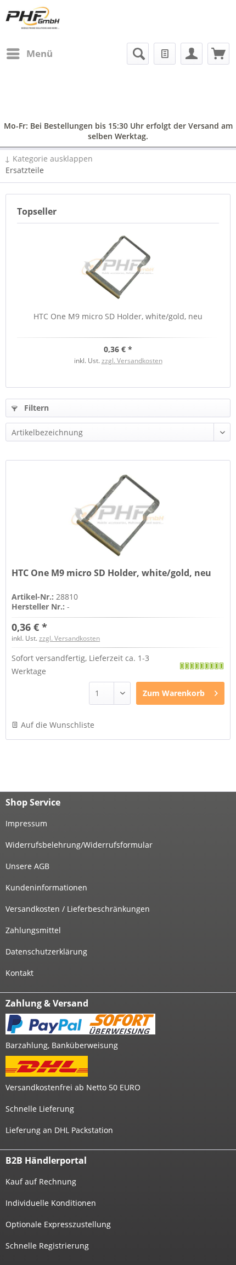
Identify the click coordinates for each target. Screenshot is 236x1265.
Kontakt (19, 973)
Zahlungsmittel (33, 930)
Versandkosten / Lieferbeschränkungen (77, 909)
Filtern (35, 408)
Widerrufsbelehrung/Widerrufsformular (79, 845)
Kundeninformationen (46, 887)
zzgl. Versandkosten (132, 360)
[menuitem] (29, 54)
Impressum (26, 823)
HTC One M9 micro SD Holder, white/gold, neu (118, 316)
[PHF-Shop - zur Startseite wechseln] (32, 17)
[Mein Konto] (192, 54)
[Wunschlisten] (165, 54)
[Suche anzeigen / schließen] (138, 54)
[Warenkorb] (218, 54)
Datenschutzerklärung (46, 951)
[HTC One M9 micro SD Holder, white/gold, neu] (118, 267)
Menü (39, 53)
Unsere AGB (27, 866)
